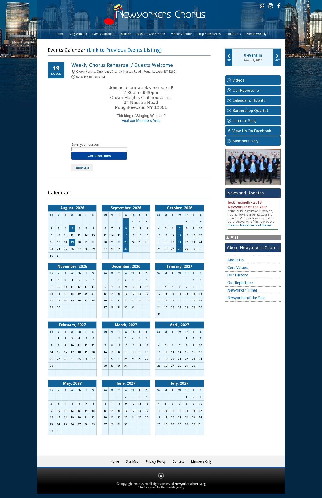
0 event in (253, 55)
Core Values (237, 267)
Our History (237, 275)
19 (72, 242)
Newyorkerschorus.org (190, 484)
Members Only (256, 34)
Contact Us (233, 34)
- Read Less (82, 167)
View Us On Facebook (251, 130)
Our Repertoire (245, 90)
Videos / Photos (181, 34)
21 (179, 242)
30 (125, 249)
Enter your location (85, 144)
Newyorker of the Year (246, 298)
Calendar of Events (248, 100)
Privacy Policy (155, 461)
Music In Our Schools (151, 34)
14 (179, 235)
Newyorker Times (242, 290)
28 (179, 249)
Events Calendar (103, 34)
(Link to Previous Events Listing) (124, 50)
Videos (238, 80)
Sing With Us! (78, 34)
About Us (235, 260)
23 (125, 242)
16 (125, 235)
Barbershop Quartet (250, 110)
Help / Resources (209, 34)
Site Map (132, 461)
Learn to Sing (244, 120)
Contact (178, 461)
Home (60, 34)
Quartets (125, 34)
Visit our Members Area (141, 121)
